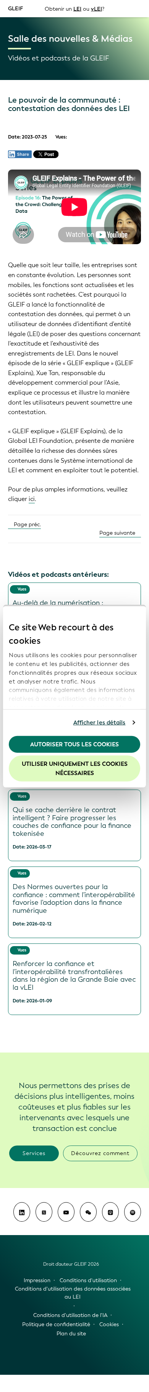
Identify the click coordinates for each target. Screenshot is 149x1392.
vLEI (96, 8)
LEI (77, 8)
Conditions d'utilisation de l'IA (70, 1315)
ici (32, 499)
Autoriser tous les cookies (74, 744)
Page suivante (118, 533)
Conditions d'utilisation (88, 1280)
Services (34, 1153)
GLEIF (15, 8)
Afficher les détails (99, 722)
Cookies (109, 1324)
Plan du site (71, 1333)
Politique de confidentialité (56, 1324)
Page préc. (26, 524)
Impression (37, 1280)
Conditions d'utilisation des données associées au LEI (73, 1293)
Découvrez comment (100, 1153)
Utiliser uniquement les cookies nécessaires (75, 768)
